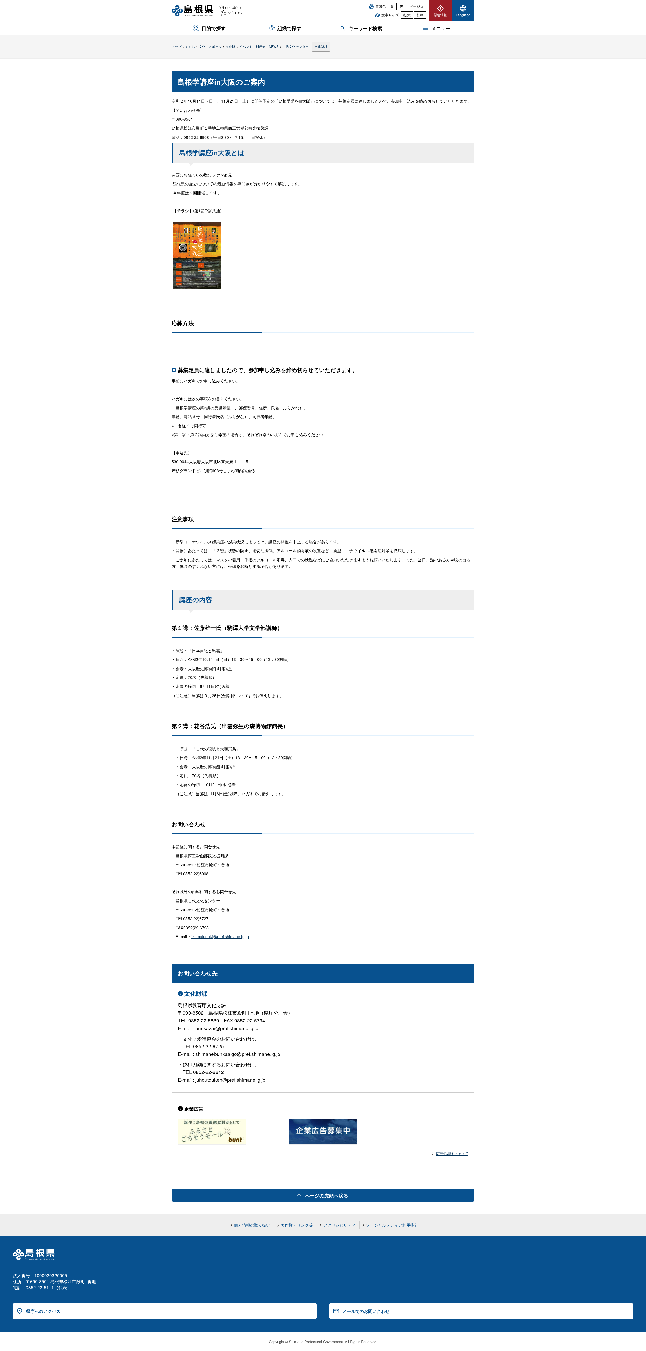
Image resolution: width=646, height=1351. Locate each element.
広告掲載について (452, 1153)
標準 (420, 14)
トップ (176, 46)
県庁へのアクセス (43, 1311)
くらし (190, 46)
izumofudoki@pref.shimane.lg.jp (220, 936)
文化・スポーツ (210, 46)
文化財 (230, 46)
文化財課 (321, 46)
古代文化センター (295, 46)
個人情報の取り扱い (252, 1225)
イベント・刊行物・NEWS (259, 46)
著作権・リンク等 (297, 1225)
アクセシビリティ (339, 1225)
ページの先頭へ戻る (326, 1195)
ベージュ (417, 6)
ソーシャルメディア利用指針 (392, 1225)
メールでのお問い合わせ (366, 1311)
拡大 (407, 14)
